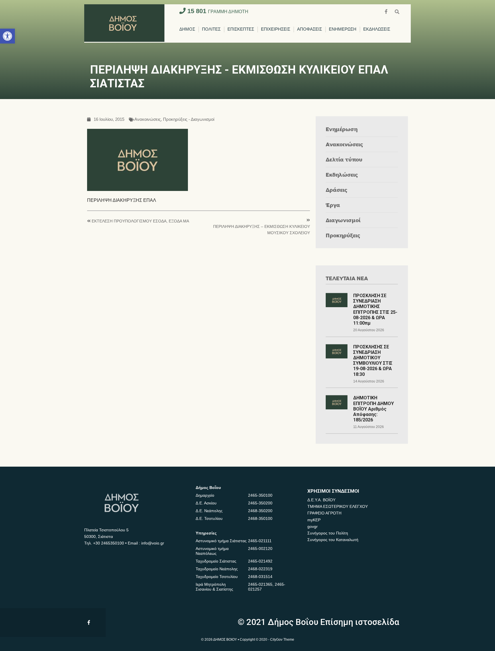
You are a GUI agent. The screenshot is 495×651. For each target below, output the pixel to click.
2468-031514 (260, 576)
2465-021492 (260, 561)
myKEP (314, 520)
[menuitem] (187, 29)
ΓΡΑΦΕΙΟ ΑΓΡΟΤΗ (324, 513)
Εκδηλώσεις (342, 174)
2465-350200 (260, 503)
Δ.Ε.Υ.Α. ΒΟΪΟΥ (321, 500)
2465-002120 (260, 548)
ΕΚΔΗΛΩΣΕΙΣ (376, 29)
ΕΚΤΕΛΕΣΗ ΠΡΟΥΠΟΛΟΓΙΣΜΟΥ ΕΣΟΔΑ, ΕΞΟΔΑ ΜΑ (140, 221)
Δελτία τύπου (344, 159)
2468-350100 (260, 518)
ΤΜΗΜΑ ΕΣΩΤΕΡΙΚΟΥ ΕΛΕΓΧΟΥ (337, 506)
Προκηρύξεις (343, 235)
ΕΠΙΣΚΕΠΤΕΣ (240, 29)
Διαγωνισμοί (343, 220)
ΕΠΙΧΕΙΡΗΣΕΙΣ (275, 29)
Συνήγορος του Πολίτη (327, 533)
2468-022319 (260, 569)
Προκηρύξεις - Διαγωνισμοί (188, 120)
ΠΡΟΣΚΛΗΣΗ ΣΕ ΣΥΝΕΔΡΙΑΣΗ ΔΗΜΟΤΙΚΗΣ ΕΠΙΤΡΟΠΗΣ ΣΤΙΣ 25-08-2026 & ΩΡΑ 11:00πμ (375, 309)
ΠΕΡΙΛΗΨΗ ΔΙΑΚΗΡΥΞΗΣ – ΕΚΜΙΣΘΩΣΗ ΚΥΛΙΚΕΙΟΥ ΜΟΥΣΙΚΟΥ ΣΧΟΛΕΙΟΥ (261, 230)
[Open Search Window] (397, 11)
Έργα (333, 204)
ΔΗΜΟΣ (187, 29)
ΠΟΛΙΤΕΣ (211, 29)
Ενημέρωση (342, 129)
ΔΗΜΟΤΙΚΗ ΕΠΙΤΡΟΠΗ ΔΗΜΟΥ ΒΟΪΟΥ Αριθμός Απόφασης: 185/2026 (373, 409)
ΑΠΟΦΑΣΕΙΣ (309, 29)
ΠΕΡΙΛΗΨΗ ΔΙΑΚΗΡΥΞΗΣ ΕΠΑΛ (121, 200)
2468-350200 (260, 511)
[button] (7, 36)
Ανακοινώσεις (147, 120)
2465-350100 (260, 495)
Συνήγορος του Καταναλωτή (332, 539)
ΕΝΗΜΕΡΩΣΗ (342, 29)
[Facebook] (387, 11)
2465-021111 (260, 541)
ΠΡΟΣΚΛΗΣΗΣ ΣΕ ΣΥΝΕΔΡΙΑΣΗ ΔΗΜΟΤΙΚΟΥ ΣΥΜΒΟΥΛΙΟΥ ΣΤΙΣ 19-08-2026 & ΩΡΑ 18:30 (372, 360)
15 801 (217, 11)
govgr (312, 526)
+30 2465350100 (108, 543)
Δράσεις (336, 189)
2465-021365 (260, 584)
